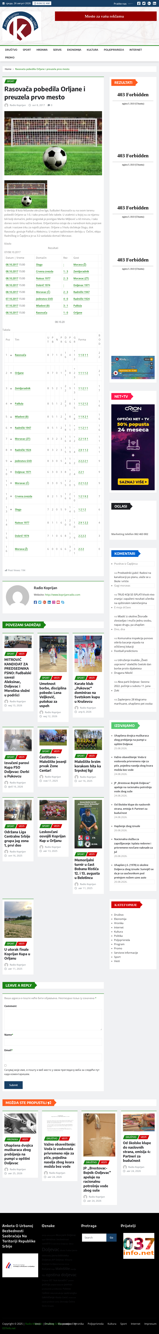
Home (8, 69)
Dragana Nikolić (123, 673)
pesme (71, 1280)
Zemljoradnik (81, 271)
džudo (62, 1250)
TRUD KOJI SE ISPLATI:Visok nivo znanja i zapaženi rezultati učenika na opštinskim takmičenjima (134, 599)
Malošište (62, 1268)
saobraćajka (70, 1292)
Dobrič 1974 (43, 285)
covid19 (46, 1243)
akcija (44, 1235)
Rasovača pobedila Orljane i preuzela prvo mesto (42, 69)
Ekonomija (74, 49)
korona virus (63, 1264)
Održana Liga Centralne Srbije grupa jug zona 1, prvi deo (17, 838)
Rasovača (41, 312)
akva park (51, 1235)
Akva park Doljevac (66, 1235)
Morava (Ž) (79, 264)
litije (53, 1269)
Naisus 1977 (43, 278)
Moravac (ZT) (81, 278)
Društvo (11, 49)
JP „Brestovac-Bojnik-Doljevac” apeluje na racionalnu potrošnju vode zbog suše (133, 787)
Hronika (42, 49)
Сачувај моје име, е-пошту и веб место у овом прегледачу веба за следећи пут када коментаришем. (52, 1072)
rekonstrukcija (56, 1293)
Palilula (77, 305)
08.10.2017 (12, 264)
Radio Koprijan (18, 105)
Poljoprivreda (114, 49)
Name (8, 1034)
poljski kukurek (57, 1284)
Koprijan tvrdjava (50, 1264)
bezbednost (63, 1239)
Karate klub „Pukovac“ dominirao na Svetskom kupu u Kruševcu (87, 692)
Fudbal (69, 1250)
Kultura (92, 49)
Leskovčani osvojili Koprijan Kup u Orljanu (52, 836)
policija (46, 1284)
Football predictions (126, 651)
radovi (45, 1293)
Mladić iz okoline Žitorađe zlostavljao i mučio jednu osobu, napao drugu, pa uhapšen (133, 620)
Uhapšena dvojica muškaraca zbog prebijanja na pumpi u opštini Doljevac (131, 740)
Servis (57, 49)
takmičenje (48, 1297)
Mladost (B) (43, 305)
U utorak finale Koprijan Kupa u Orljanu (17, 953)
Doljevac (50, 1249)
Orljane (77, 312)
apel (44, 1239)
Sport (27, 49)
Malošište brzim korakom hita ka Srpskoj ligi (88, 765)
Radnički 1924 (81, 299)
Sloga (39, 264)
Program (119, 944)
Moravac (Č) (43, 292)
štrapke (50, 1306)
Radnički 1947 (81, 292)
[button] (139, 1246)
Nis (43, 1275)
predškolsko (57, 1289)
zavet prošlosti (48, 1301)
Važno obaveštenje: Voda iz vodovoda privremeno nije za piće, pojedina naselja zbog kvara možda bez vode (59, 1155)
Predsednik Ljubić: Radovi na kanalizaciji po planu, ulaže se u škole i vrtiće (132, 577)
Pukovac (67, 1288)
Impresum (150, 1323)
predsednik (47, 1289)
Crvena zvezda (44, 271)
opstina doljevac (61, 1274)
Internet (135, 49)
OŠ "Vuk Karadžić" (58, 1280)
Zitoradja (64, 1301)
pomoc (68, 1284)
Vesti (117, 961)
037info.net (9, 1328)
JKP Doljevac (58, 1259)
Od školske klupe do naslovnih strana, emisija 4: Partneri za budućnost (132, 809)
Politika (118, 936)
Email (8, 1050)
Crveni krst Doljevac (59, 1243)
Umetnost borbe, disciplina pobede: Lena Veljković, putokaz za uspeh (52, 694)
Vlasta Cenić (61, 1297)
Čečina (72, 1301)
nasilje (73, 1269)
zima (57, 1301)
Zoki (116, 690)
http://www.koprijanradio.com (62, 594)
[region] (139, 1246)
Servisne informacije (126, 952)
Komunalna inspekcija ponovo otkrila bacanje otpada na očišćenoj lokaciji (133, 642)
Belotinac (51, 1239)
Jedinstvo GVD (44, 299)
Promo (9, 57)
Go (111, 1237)
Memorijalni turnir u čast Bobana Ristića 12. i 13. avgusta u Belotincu (87, 869)
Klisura (68, 1259)
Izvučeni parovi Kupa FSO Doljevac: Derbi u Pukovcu (16, 769)
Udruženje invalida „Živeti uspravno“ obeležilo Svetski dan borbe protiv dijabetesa (132, 664)
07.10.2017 (12, 299)
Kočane (46, 1269)
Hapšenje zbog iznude (127, 826)
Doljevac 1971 (81, 285)
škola (44, 1305)
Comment (10, 1006)
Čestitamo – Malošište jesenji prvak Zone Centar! (52, 763)
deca (71, 1243)
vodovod (72, 1297)
